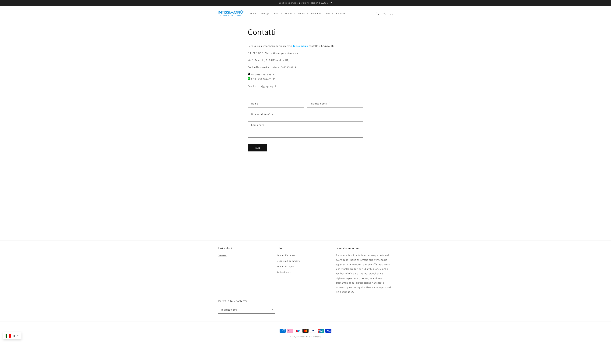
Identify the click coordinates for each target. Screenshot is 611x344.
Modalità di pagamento (289, 260)
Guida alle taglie (285, 266)
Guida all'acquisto (286, 255)
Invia (257, 147)
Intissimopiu (300, 337)
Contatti (222, 255)
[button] (277, 13)
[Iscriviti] (271, 310)
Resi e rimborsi (284, 272)
